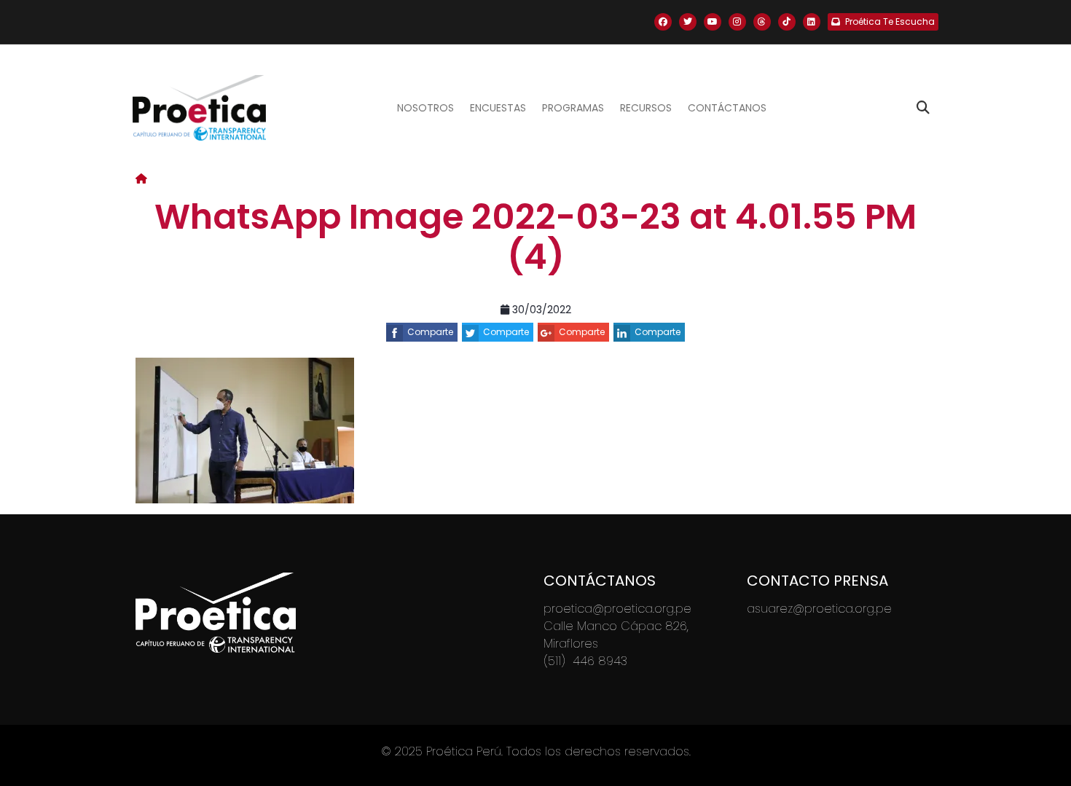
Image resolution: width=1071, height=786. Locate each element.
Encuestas (498, 108)
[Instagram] (737, 22)
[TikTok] (787, 22)
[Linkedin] (811, 22)
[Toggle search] (923, 107)
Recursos (646, 108)
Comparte (430, 332)
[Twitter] (688, 22)
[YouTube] (712, 22)
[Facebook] (663, 22)
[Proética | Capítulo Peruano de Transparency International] (199, 108)
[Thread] (762, 22)
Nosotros (425, 108)
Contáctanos (727, 108)
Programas (573, 108)
